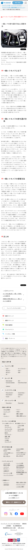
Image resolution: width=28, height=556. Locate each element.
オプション (6, 482)
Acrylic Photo (21, 392)
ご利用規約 (8, 525)
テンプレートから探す (8, 421)
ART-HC (8, 370)
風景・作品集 (19, 413)
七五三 (18, 411)
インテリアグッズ (9, 390)
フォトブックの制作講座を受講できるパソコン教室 (21, 472)
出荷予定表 (6, 484)
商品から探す (5, 362)
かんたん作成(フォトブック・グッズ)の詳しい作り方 (21, 454)
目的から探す (5, 407)
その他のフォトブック (8, 441)
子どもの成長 (7, 409)
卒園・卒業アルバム (21, 416)
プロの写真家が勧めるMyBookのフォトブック (20, 467)
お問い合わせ (21, 527)
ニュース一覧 (19, 463)
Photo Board (9, 394)
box (19, 396)
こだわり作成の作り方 (7, 450)
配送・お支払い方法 (21, 482)
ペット (18, 409)
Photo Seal (20, 403)
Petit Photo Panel (22, 382)
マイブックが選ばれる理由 (7, 464)
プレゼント (6, 416)
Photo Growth (9, 392)
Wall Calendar (9, 380)
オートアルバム (21, 368)
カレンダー (8, 378)
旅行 (5, 414)
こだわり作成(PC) (21, 426)
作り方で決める (6, 447)
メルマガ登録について (13, 497)
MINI (19, 372)
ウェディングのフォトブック (8, 430)
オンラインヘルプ (20, 484)
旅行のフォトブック (8, 433)
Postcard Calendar (10, 382)
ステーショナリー (9, 400)
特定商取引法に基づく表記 (9, 527)
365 (19, 380)
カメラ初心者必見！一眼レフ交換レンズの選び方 (12, 295)
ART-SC (8, 372)
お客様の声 (6, 471)
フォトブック (8, 366)
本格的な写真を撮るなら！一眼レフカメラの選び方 (12, 300)
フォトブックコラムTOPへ (14, 308)
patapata (20, 394)
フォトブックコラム (8, 475)
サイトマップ (14, 529)
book (19, 370)
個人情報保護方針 (17, 525)
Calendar (8, 386)
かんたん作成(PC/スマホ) (21, 430)
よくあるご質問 (20, 486)
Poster (7, 396)
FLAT (7, 368)
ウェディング (7, 412)
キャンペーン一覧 (8, 473)
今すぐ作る (18, 2)
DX (6, 374)
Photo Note (8, 403)
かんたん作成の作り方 (20, 449)
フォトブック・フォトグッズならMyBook (10, 523)
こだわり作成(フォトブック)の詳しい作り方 (8, 454)
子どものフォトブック (8, 426)
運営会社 (24, 523)
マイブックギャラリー (6, 467)
